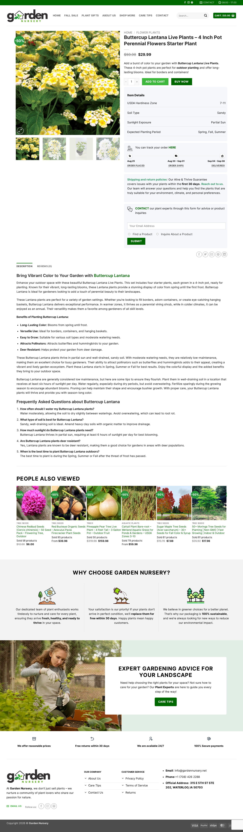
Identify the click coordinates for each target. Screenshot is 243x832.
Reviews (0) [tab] (44, 266)
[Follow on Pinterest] (192, 2)
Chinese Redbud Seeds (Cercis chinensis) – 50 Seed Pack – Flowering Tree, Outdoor (34, 531)
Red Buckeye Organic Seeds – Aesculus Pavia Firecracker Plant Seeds (68, 530)
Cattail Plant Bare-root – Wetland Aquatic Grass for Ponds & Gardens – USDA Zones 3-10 (137, 531)
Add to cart (155, 81)
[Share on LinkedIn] (224, 254)
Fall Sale (71, 15)
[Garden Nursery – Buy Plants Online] (27, 16)
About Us (109, 15)
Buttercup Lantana (112, 275)
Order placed (136, 165)
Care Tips (145, 15)
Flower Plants (148, 32)
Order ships (176, 165)
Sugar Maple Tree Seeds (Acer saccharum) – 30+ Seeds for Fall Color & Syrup (173, 530)
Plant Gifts (90, 15)
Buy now (181, 81)
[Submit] (206, 15)
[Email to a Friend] (212, 254)
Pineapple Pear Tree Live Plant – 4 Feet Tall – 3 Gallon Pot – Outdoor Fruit (104, 530)
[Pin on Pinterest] (218, 254)
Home (57, 15)
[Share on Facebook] (199, 254)
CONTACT (142, 208)
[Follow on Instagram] (188, 2)
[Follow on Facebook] (185, 2)
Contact (162, 15)
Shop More (127, 15)
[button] (224, 15)
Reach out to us (212, 184)
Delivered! (218, 165)
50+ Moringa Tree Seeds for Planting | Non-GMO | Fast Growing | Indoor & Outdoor (209, 530)
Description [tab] (24, 266)
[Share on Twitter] (205, 254)
